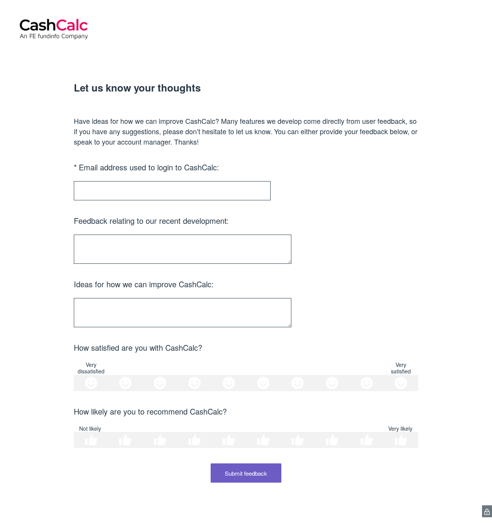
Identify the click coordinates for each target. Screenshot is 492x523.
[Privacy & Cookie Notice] (487, 511)
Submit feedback (246, 473)
